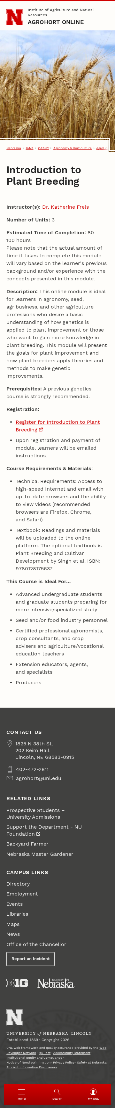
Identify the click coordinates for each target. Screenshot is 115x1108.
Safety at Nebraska (92, 1062)
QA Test (44, 1053)
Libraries (17, 914)
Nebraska (13, 148)
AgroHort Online (56, 22)
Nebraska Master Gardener (39, 854)
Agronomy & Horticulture (72, 148)
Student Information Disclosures (31, 1067)
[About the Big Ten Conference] (17, 983)
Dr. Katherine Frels (65, 207)
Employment (22, 894)
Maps (12, 924)
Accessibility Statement (71, 1053)
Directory (18, 884)
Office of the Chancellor (36, 944)
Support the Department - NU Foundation (44, 830)
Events (14, 904)
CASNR (43, 148)
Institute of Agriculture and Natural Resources (61, 12)
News (13, 934)
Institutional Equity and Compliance (34, 1057)
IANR (30, 148)
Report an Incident (31, 958)
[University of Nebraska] (56, 983)
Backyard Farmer (27, 844)
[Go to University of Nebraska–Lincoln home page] (14, 17)
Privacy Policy (63, 1062)
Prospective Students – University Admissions (35, 813)
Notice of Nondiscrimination (28, 1062)
